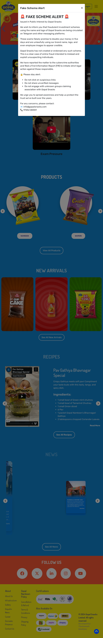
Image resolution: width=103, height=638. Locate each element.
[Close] (82, 8)
